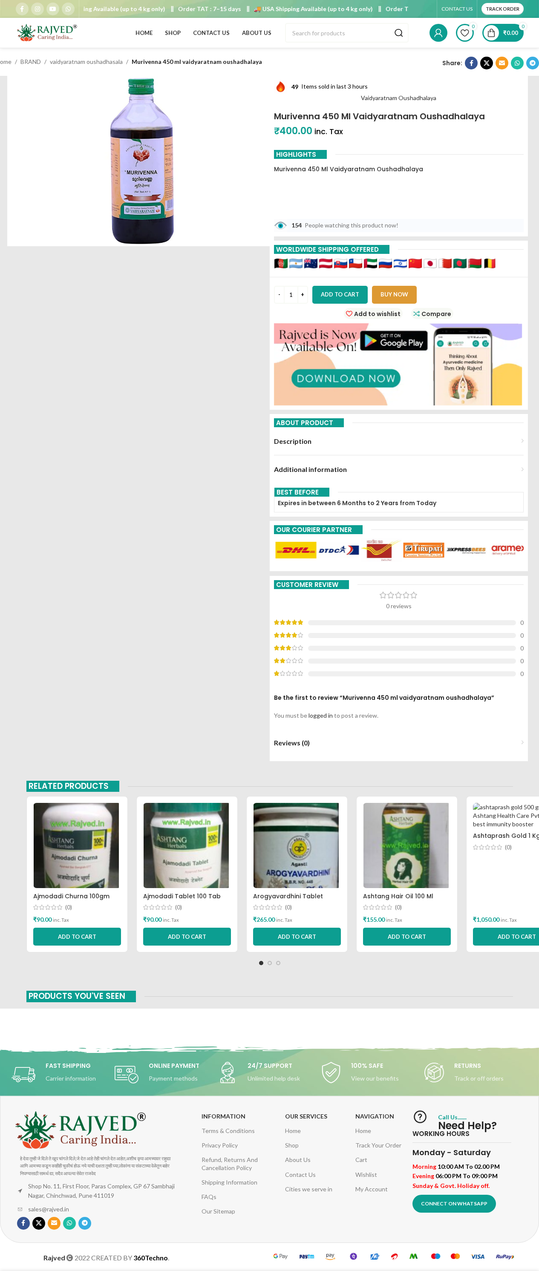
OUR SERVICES (306, 1116)
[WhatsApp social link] (68, 9)
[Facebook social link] (22, 9)
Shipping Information (229, 1182)
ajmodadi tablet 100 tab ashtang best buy (182, 900)
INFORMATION (223, 1116)
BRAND (30, 61)
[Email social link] (502, 63)
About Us (298, 1159)
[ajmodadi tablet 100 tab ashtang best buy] (187, 845)
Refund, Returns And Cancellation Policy (230, 1163)
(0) (68, 907)
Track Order (502, 9)
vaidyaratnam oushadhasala (86, 61)
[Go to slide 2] (270, 963)
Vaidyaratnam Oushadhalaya (398, 97)
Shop (292, 1145)
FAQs (209, 1196)
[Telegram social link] (532, 63)
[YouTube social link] (52, 9)
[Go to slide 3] (278, 963)
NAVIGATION (374, 1116)
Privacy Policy (220, 1145)
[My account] (438, 32)
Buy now (394, 294)
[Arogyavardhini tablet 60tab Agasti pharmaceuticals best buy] (297, 845)
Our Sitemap (218, 1211)
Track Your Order (378, 1145)
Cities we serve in (308, 1189)
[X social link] (486, 63)
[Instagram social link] (37, 9)
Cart (361, 1159)
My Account (371, 1189)
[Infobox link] (63, 1074)
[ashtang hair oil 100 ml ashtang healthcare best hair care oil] (407, 845)
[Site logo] (48, 32)
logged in (320, 715)
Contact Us (300, 1174)
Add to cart (340, 294)
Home (293, 1130)
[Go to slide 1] (261, 963)
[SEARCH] (399, 33)
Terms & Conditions (228, 1130)
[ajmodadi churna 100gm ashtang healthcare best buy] (77, 845)
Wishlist (366, 1174)
